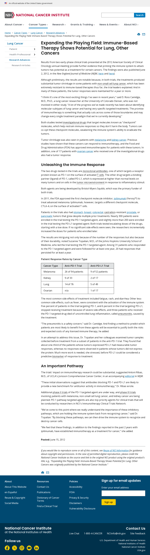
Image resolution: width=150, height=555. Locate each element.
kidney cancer (118, 139)
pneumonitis (125, 313)
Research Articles (21, 65)
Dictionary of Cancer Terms (48, 499)
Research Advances (19, 59)
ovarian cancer (85, 151)
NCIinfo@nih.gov (116, 533)
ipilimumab (120, 198)
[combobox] (117, 15)
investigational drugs (74, 122)
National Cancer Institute (133, 546)
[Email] (143, 34)
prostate (131, 212)
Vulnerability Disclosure (82, 508)
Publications (43, 492)
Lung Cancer (15, 43)
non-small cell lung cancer (111, 83)
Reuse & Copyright (15, 497)
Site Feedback (137, 533)
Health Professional (19, 54)
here (101, 73)
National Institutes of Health (131, 543)
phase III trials (128, 392)
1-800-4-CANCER (93, 533)
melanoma (100, 139)
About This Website (15, 486)
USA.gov (141, 550)
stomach (78, 212)
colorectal (97, 212)
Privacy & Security (79, 497)
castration (109, 212)
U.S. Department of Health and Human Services (122, 540)
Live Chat (74, 533)
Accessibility (75, 486)
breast (87, 212)
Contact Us (43, 486)
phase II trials (60, 392)
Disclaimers (75, 503)
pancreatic (46, 216)
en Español (11, 492)
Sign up (108, 502)
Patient (13, 48)
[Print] (138, 34)
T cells (100, 174)
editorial (129, 376)
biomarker (58, 356)
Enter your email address (115, 487)
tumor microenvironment (90, 182)
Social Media (11, 503)
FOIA (72, 492)
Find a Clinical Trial (47, 506)
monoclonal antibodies (95, 171)
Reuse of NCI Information (116, 450)
